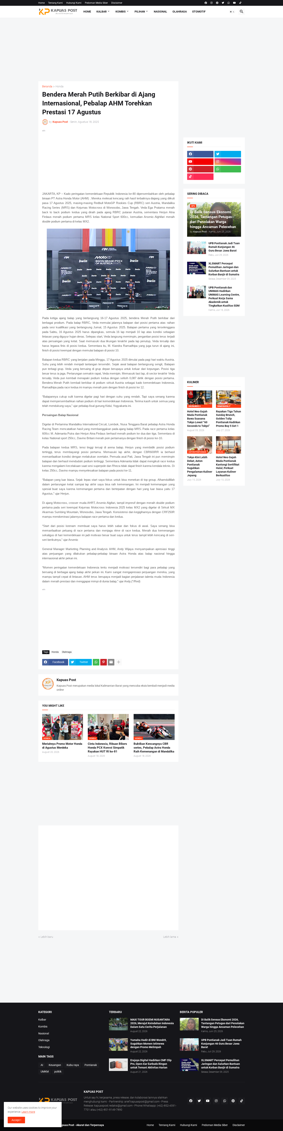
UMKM (45, 1071)
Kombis (121, 11)
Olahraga (179, 11)
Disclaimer (116, 3)
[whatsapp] (229, 3)
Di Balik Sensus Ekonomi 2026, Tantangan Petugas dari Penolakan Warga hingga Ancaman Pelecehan (222, 1023)
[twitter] (223, 3)
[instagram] (211, 3)
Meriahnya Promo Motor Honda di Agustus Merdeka (62, 745)
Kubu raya (73, 1065)
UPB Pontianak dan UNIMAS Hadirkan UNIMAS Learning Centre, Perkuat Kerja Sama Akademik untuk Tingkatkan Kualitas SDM (224, 296)
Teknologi (44, 1047)
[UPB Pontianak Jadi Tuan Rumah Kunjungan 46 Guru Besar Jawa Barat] (196, 248)
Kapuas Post (66, 680)
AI (42, 1065)
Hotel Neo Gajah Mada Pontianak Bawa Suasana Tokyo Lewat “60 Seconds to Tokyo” (198, 419)
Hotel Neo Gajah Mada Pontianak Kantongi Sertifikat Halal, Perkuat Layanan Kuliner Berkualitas (227, 466)
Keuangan (55, 1065)
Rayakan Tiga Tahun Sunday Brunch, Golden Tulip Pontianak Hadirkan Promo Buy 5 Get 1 (228, 419)
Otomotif (199, 11)
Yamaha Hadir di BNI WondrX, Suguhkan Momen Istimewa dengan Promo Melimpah (148, 1043)
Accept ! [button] (16, 1120)
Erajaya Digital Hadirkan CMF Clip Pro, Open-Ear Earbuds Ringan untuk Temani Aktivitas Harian (151, 1064)
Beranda (47, 86)
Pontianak (91, 1065)
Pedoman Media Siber (96, 3)
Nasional (160, 11)
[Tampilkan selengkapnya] (118, 662)
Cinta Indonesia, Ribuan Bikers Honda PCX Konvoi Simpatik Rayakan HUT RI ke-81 (107, 747)
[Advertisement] (141, 49)
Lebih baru (47, 936)
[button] (232, 12)
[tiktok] (240, 3)
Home (41, 3)
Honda (59, 86)
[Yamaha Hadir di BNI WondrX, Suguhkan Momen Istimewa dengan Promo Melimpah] (118, 1044)
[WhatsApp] (96, 662)
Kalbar (101, 11)
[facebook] (206, 3)
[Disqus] (108, 879)
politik (57, 1071)
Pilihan (140, 11)
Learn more (28, 1111)
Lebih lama (169, 936)
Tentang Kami (55, 3)
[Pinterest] (103, 662)
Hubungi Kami (73, 3)
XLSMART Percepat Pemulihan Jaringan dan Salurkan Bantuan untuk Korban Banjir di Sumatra (223, 269)
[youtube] (234, 3)
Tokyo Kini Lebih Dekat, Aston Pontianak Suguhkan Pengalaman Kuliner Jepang (199, 466)
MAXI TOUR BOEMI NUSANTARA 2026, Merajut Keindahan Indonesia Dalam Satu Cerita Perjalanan (152, 1023)
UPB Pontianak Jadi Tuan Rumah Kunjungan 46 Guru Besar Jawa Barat (224, 247)
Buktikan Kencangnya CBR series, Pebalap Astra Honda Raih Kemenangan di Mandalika (154, 747)
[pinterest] (217, 3)
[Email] (111, 662)
